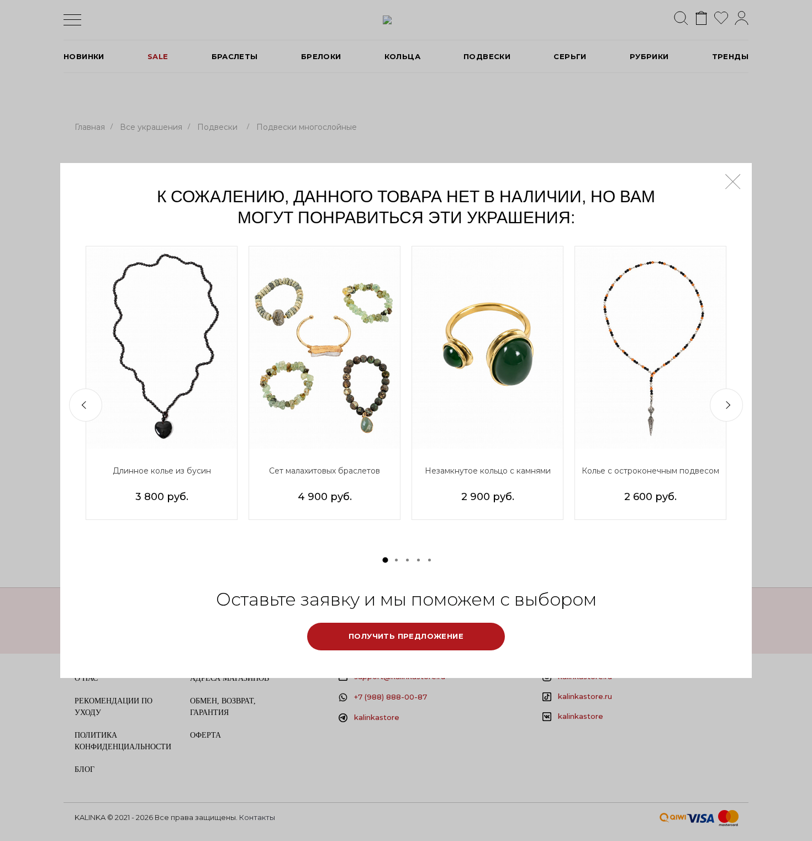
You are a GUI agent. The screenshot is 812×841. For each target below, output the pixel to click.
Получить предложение (406, 636)
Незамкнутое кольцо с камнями (488, 471)
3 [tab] (407, 560)
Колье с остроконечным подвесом (650, 471)
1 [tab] (385, 560)
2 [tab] (396, 560)
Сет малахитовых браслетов (324, 471)
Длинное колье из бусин (162, 471)
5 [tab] (429, 560)
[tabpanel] (162, 383)
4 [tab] (418, 560)
